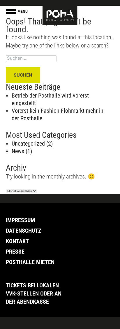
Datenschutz (23, 231)
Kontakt (17, 241)
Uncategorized (28, 143)
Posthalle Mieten (30, 262)
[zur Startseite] (60, 15)
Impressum (20, 220)
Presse (15, 251)
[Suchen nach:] (60, 58)
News (18, 151)
